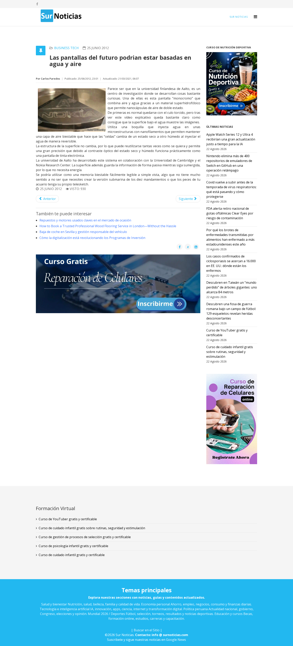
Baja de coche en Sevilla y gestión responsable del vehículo (83, 232)
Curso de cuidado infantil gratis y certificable (72, 555)
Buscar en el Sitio (146, 630)
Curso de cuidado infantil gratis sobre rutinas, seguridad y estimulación (92, 528)
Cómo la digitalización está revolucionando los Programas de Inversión (92, 238)
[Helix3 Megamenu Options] (255, 16)
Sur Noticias (239, 17)
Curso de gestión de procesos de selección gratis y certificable (85, 537)
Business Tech (66, 48)
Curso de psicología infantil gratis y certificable (73, 546)
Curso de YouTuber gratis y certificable (68, 519)
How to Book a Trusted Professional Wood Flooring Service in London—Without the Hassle (107, 226)
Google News (176, 639)
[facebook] (37, 4)
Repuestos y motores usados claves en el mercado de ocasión (85, 220)
